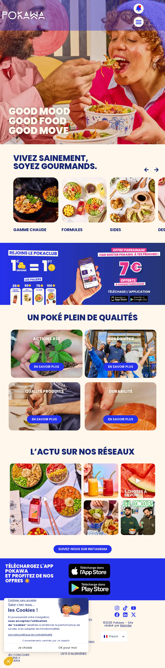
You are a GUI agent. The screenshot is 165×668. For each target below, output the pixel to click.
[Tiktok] (125, 608)
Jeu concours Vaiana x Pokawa (18, 658)
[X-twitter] (133, 614)
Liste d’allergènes (74, 654)
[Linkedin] (125, 614)
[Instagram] (117, 608)
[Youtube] (133, 608)
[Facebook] (117, 614)
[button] (146, 169)
